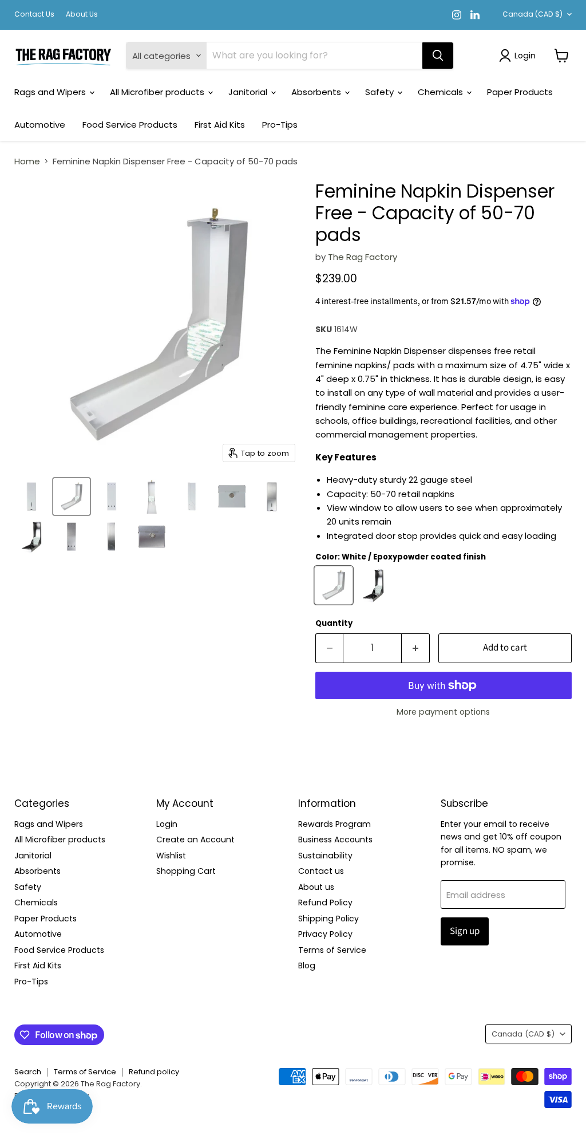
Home (27, 161)
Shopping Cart (186, 871)
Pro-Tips (280, 125)
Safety (380, 92)
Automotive (39, 125)
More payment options (443, 711)
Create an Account (195, 839)
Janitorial (249, 92)
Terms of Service (332, 950)
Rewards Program (334, 824)
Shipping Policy (328, 918)
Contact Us (34, 14)
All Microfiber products (158, 92)
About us (316, 887)
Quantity (334, 623)
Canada (532, 14)
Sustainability (325, 855)
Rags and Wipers (51, 92)
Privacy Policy (325, 934)
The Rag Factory (362, 257)
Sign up (465, 931)
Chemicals (441, 92)
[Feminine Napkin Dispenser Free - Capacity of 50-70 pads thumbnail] (31, 496)
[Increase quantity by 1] (416, 648)
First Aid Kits (220, 125)
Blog (306, 965)
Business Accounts (335, 839)
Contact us (321, 871)
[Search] (437, 55)
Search (27, 1071)
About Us (82, 14)
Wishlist (171, 855)
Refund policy (154, 1071)
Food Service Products (129, 125)
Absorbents (317, 92)
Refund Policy (325, 902)
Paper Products (520, 92)
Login (166, 824)
